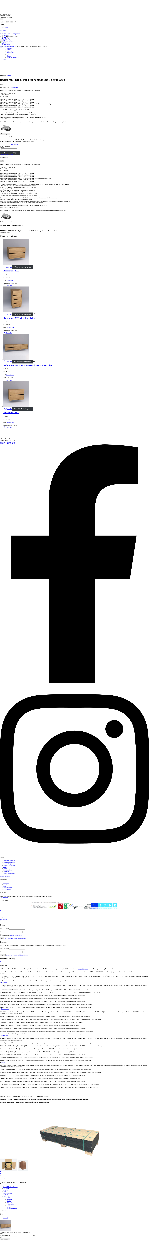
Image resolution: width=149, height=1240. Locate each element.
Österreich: (4, 982)
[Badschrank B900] (16, 264)
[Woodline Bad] (2, 47)
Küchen (5, 37)
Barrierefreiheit (7, 870)
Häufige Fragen (7, 864)
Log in (2, 938)
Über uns (6, 43)
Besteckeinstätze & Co (13, 1208)
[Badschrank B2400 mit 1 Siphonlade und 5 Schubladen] (16, 359)
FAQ (4, 1210)
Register (3, 955)
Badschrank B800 (11, 412)
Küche (5, 884)
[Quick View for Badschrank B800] (34, 409)
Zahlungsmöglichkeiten (9, 862)
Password (3, 932)
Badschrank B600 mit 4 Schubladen (19, 318)
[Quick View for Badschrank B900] (34, 267)
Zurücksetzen (14, 144)
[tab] (74, 982)
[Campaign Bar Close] (1, 19)
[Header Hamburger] (1, 40)
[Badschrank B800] (16, 406)
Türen (8, 1205)
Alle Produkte (7, 889)
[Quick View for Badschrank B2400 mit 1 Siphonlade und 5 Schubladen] (34, 361)
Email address (4, 928)
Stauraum (6, 35)
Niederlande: (4, 1035)
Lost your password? (16, 935)
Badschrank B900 (11, 271)
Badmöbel (6, 46)
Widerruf (5, 868)
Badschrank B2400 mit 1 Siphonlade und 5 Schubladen (27, 365)
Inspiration (6, 44)
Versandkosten (14, 87)
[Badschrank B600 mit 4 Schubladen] (16, 312)
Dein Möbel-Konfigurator (11, 34)
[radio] (29, 140)
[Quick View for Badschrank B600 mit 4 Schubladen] (34, 314)
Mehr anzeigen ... (5, 134)
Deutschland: (5, 1009)
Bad (4, 39)
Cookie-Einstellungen (9, 873)
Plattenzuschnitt (8, 41)
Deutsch (5, 27)
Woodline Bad (13, 46)
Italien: (3, 1062)
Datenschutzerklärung (9, 865)
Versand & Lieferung (7, 154)
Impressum (6, 871)
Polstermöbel (10, 1204)
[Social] (74, 683)
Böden (9, 1207)
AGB (4, 867)
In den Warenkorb (5, 1239)
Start (1, 46)
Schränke (9, 48)
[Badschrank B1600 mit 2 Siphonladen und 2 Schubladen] (0, 47)
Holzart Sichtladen (5, 141)
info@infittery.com (83, 969)
